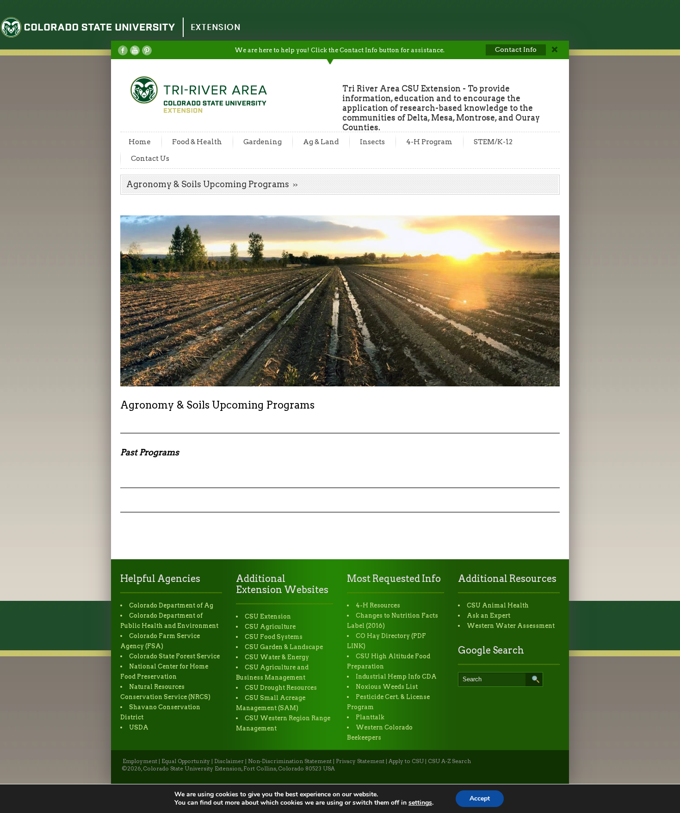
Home (140, 142)
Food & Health (197, 142)
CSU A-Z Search (449, 761)
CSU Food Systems (274, 636)
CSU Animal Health (498, 605)
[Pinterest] (147, 50)
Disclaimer (229, 761)
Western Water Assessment (511, 625)
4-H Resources (378, 605)
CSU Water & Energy (277, 657)
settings (420, 803)
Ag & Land (321, 142)
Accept (480, 798)
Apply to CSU (406, 761)
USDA (138, 727)
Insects (372, 142)
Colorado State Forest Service (174, 656)
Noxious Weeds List (387, 686)
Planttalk (370, 717)
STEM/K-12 (493, 142)
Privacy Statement (360, 761)
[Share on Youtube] (135, 50)
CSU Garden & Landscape (284, 646)
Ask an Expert (488, 615)
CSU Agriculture (270, 626)
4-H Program (429, 142)
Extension (216, 27)
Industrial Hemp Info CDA (396, 676)
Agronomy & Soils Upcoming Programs (207, 184)
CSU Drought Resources (281, 687)
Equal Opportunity (185, 761)
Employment (140, 761)
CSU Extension (268, 616)
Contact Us (150, 158)
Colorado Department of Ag (171, 605)
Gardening (262, 142)
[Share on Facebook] (123, 50)
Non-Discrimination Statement (290, 761)
